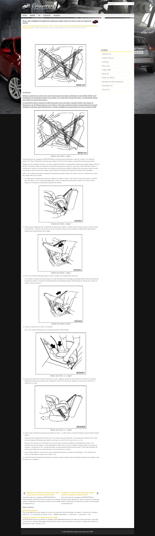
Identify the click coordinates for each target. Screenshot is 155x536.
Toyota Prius (106, 89)
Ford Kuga (105, 62)
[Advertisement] (61, 36)
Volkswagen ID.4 (107, 85)
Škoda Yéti (105, 74)
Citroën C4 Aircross (108, 58)
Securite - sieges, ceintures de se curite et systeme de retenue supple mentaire (69, 25)
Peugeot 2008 (106, 70)
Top (39, 15)
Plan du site (47, 15)
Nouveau (32, 15)
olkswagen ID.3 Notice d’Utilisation (112, 82)
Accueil (25, 15)
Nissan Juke (26, 25)
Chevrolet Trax (106, 54)
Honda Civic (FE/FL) (108, 78)
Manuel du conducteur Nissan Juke (39, 25)
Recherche (57, 15)
